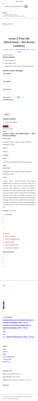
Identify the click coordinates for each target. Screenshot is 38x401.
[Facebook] (3, 303)
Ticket (5, 165)
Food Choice (6, 97)
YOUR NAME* (7, 73)
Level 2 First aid (20, 49)
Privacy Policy (7, 359)
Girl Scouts (26, 49)
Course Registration (9, 357)
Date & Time (6, 138)
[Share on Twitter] (5, 257)
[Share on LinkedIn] (5, 263)
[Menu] (25, 6)
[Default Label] (3, 308)
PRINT (5, 177)
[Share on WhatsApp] (5, 260)
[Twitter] (3, 305)
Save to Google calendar (12, 239)
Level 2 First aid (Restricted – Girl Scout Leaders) (19, 42)
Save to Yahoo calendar (12, 248)
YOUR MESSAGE (8, 100)
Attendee (5, 155)
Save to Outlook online (11, 245)
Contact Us (6, 362)
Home (5, 349)
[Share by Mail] (5, 266)
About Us (5, 352)
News (5, 13)
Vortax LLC (16, 398)
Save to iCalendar (10, 236)
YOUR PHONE (7, 89)
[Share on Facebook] (5, 254)
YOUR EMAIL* (7, 81)
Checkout (5, 126)
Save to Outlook (9, 242)
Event (4, 131)
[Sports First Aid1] (19, 28)
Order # (5, 148)
